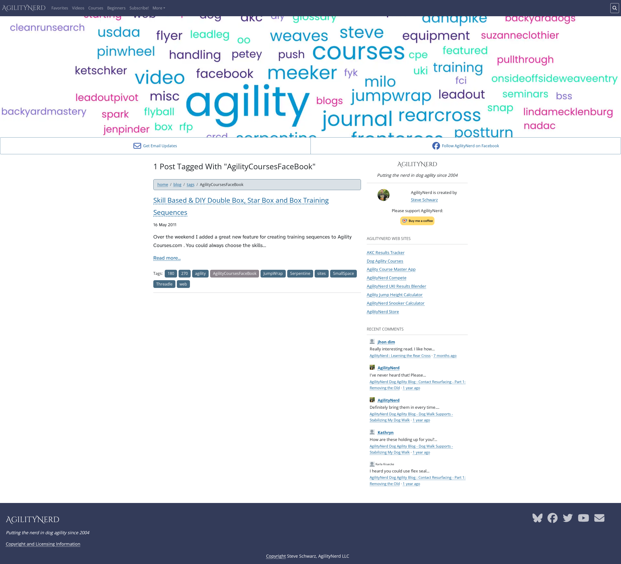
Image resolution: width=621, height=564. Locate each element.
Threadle (164, 284)
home (162, 184)
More (157, 8)
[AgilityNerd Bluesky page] (537, 520)
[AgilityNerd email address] (599, 520)
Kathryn (386, 432)
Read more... (167, 258)
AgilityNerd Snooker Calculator (396, 303)
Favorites (59, 8)
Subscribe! (139, 8)
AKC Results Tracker (386, 252)
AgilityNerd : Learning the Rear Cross (400, 355)
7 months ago (445, 355)
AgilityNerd (24, 8)
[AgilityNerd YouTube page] (583, 520)
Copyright (276, 556)
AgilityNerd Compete (387, 277)
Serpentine (300, 273)
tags (191, 184)
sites (321, 273)
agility (200, 273)
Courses (95, 8)
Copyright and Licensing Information (43, 544)
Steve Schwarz (424, 199)
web (183, 284)
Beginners (116, 8)
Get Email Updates (159, 145)
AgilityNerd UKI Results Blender (396, 286)
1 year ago (411, 387)
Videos (78, 8)
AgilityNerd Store (383, 311)
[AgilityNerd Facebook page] (552, 520)
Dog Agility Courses (385, 261)
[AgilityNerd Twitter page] (568, 520)
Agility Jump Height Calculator (395, 294)
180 (171, 273)
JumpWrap (273, 273)
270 (184, 273)
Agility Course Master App (391, 269)
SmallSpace (343, 273)
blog (177, 184)
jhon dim (386, 342)
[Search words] (614, 8)
